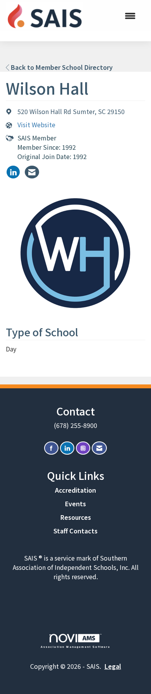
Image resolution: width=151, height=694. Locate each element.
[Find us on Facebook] (51, 448)
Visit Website (36, 124)
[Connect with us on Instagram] (83, 448)
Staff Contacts (75, 530)
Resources (75, 517)
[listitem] (13, 172)
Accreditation (75, 490)
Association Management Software (76, 646)
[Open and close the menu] (113, 15)
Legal (113, 666)
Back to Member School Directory (61, 67)
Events (75, 503)
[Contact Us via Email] (99, 448)
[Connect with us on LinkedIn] (67, 448)
